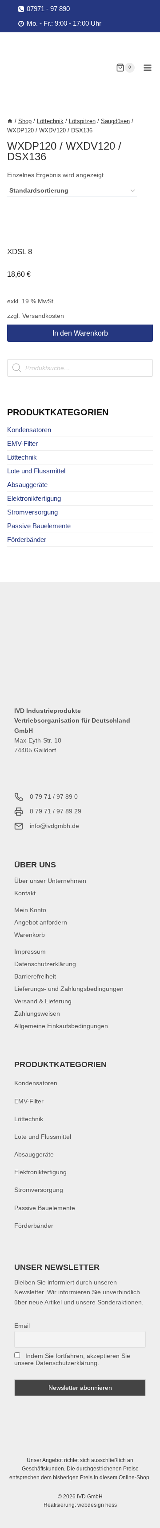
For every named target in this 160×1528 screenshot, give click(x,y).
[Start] (10, 121)
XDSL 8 (19, 252)
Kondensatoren (29, 429)
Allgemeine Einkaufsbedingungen (61, 1025)
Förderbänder (26, 539)
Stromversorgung (32, 512)
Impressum (30, 951)
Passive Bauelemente (39, 526)
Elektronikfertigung (34, 498)
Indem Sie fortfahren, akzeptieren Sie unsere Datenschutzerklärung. (72, 1359)
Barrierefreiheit (35, 976)
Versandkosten (43, 316)
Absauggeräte (27, 484)
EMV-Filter (22, 443)
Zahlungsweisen (37, 1013)
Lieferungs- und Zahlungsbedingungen (69, 988)
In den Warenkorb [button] (80, 333)
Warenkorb (29, 934)
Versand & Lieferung (43, 1001)
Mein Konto (30, 909)
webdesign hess (97, 1505)
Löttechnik (22, 457)
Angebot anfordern (40, 922)
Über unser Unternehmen (50, 880)
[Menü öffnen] (147, 67)
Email (22, 1325)
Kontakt (25, 893)
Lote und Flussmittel (36, 471)
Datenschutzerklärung (45, 963)
